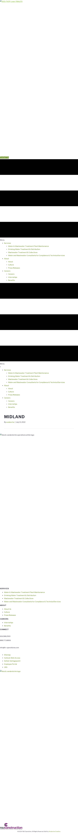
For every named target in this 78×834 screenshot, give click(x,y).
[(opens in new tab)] (39, 746)
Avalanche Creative (54, 831)
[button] (1, 154)
